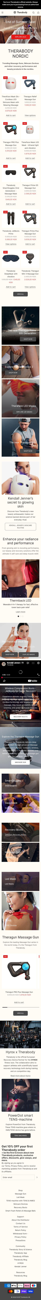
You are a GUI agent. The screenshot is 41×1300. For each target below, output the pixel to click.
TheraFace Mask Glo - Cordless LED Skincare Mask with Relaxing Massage (11, 100)
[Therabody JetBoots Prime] (11, 218)
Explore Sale (20, 37)
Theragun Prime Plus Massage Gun (30, 232)
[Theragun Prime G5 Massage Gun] (30, 172)
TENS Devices (11, 925)
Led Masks (9, 884)
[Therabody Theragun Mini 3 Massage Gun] (30, 258)
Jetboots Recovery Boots (15, 835)
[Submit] (37, 1177)
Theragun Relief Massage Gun (30, 97)
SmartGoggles (11, 785)
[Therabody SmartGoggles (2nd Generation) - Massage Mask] (11, 172)
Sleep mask (9, 808)
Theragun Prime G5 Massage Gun (30, 186)
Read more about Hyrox (21, 1076)
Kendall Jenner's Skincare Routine (20, 526)
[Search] (33, 12)
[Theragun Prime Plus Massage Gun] (30, 218)
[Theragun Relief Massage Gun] (30, 84)
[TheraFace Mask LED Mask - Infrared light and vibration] (30, 129)
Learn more (20, 612)
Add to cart (11, 115)
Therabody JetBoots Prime (10, 232)
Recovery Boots (20, 717)
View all (20, 294)
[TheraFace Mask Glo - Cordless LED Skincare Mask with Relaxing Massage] (11, 84)
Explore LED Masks (24, 412)
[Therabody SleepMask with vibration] (11, 258)
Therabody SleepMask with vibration (10, 274)
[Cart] (38, 12)
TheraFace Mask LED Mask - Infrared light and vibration (30, 145)
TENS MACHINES (20, 1135)
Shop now (28, 339)
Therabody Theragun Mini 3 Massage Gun (30, 272)
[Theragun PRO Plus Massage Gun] (11, 129)
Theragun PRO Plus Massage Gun (11, 143)
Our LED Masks (29, 654)
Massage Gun (20, 762)
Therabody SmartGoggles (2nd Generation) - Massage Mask (11, 189)
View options (30, 115)
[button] (18, 616)
